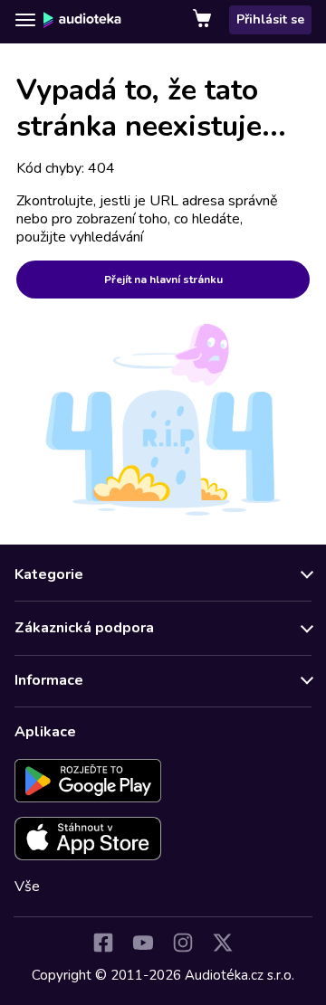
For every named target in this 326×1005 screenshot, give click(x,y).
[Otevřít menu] (25, 20)
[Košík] (204, 20)
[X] (223, 942)
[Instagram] (183, 942)
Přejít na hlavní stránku (163, 279)
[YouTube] (143, 942)
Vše (27, 886)
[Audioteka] (82, 20)
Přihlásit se (270, 19)
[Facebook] (103, 942)
